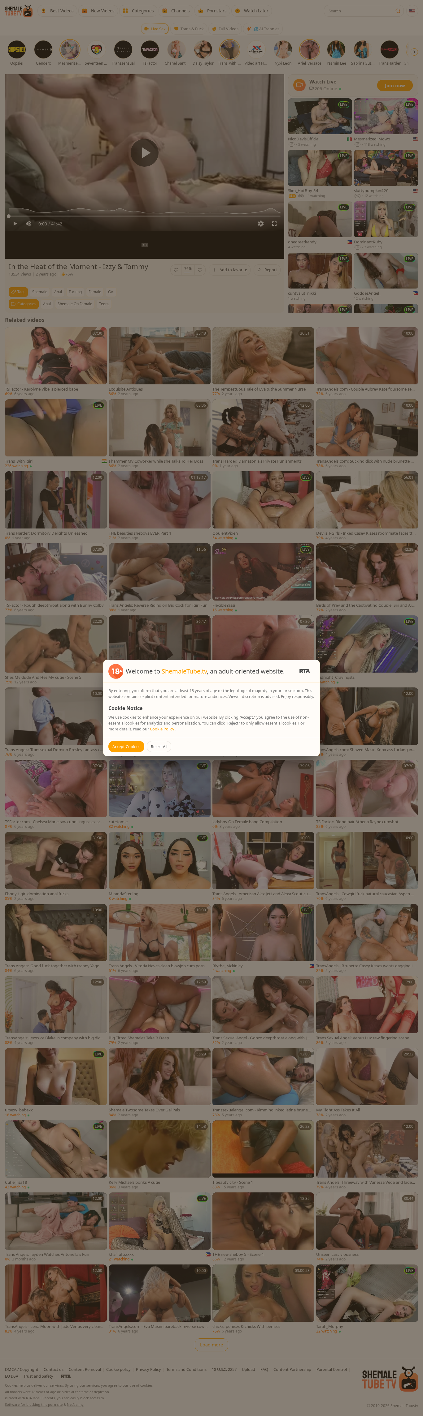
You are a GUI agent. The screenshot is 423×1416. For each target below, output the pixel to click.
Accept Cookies (126, 746)
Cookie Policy (162, 729)
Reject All (159, 746)
